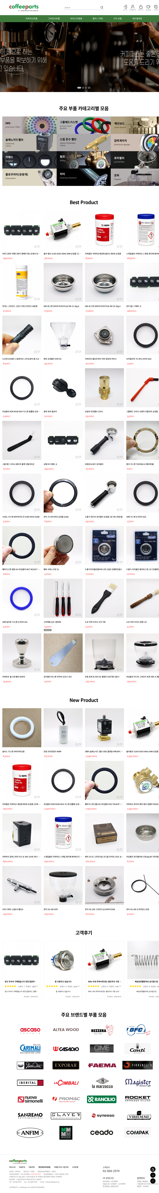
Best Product (84, 202)
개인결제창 (137, 18)
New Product (83, 700)
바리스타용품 (76, 18)
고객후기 (83, 932)
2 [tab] (82, 88)
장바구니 (35, 246)
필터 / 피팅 (98, 18)
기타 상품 (117, 18)
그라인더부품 (54, 18)
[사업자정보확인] (35, 1174)
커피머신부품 (31, 18)
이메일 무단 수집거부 (61, 1167)
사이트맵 (75, 1167)
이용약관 (32, 1167)
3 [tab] (87, 88)
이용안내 (22, 1167)
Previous (9, 57)
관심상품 (38, 246)
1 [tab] (78, 88)
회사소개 (12, 1167)
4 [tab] (89, 88)
